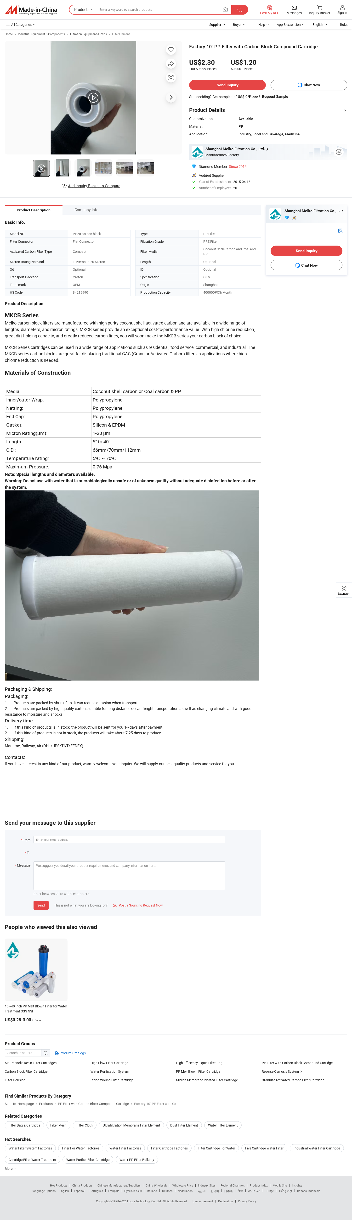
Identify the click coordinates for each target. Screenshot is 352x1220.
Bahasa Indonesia (308, 1191)
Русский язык (133, 1191)
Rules (344, 24)
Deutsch (167, 1191)
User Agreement (203, 1201)
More (9, 1168)
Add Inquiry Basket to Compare (94, 185)
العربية (201, 1191)
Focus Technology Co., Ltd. (144, 1201)
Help (261, 24)
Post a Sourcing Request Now (138, 905)
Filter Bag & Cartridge (24, 1125)
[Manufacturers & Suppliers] (31, 10)
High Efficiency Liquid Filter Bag (199, 1063)
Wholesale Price (182, 1185)
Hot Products (58, 1185)
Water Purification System (110, 1071)
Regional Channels (233, 1185)
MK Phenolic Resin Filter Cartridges (31, 1063)
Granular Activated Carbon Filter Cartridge (293, 1080)
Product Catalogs (72, 1053)
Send (41, 905)
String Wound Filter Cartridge (112, 1080)
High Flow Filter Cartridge (109, 1063)
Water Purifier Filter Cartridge (87, 1159)
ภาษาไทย (254, 1191)
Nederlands (185, 1191)
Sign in (342, 12)
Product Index (259, 1185)
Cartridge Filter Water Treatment (32, 1159)
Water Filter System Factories (30, 1148)
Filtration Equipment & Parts (88, 34)
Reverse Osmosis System (280, 1071)
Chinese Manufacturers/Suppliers (119, 1185)
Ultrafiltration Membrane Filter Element (131, 1125)
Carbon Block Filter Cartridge (26, 1071)
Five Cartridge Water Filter (264, 1148)
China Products (82, 1185)
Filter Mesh (58, 1125)
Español (79, 1191)
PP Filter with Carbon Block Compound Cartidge (297, 1063)
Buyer (237, 24)
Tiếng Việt (285, 1191)
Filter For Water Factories (80, 1148)
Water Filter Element (223, 1125)
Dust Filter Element (184, 1125)
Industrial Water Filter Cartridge (317, 1148)
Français (113, 1191)
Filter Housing (15, 1080)
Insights (297, 1185)
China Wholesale (156, 1185)
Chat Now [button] (312, 85)
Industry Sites (207, 1185)
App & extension (289, 24)
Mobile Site (280, 1185)
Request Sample (275, 96)
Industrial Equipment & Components (41, 34)
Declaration (225, 1201)
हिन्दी (240, 1191)
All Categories (21, 24)
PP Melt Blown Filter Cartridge (198, 1071)
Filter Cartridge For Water (216, 1148)
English (64, 1191)
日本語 (228, 1191)
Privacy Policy (247, 1201)
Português (96, 1191)
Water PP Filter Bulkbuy (136, 1159)
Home (9, 34)
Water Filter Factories (125, 1148)
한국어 (214, 1191)
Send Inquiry (227, 85)
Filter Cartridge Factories (169, 1148)
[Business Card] (340, 230)
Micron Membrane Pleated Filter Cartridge (207, 1080)
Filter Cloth (85, 1125)
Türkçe (269, 1191)
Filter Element (121, 34)
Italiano (152, 1191)
